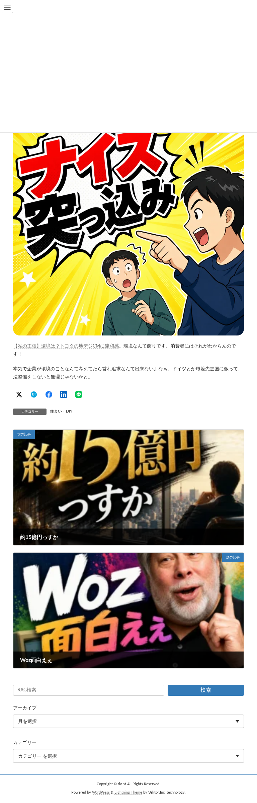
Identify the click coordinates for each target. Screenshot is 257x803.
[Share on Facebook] (49, 394)
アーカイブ (24, 708)
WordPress (101, 792)
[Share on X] (19, 394)
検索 (205, 690)
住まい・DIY (61, 411)
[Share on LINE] (79, 394)
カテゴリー (24, 742)
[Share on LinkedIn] (64, 394)
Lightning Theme (128, 792)
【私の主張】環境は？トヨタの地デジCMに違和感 (66, 346)
